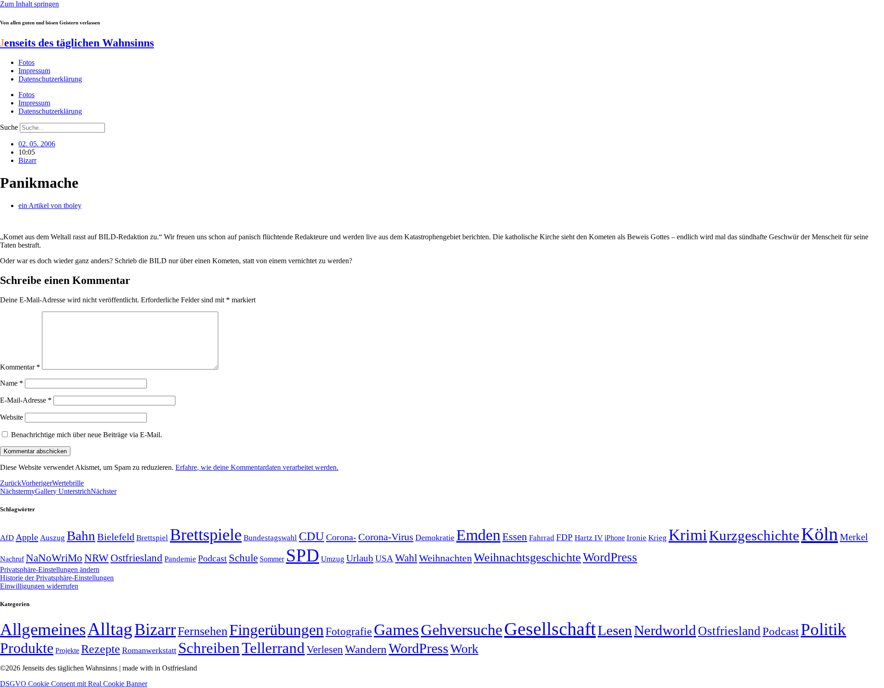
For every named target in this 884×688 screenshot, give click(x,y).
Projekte (67, 650)
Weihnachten (445, 558)
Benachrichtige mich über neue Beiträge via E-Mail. (86, 435)
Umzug (332, 559)
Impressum (34, 71)
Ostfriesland (136, 558)
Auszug (52, 537)
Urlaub (359, 558)
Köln (819, 534)
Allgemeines (43, 629)
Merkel (854, 537)
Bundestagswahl (270, 537)
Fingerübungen (276, 629)
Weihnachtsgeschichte (527, 557)
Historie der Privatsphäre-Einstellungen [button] (57, 578)
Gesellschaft (550, 629)
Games (396, 630)
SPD (302, 555)
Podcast (212, 558)
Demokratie (434, 537)
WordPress (610, 557)
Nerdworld (665, 630)
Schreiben (209, 648)
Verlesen (325, 649)
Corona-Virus (385, 537)
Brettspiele (206, 535)
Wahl (406, 558)
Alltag (110, 629)
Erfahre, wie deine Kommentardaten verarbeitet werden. (256, 467)
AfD (7, 537)
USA (384, 558)
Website (11, 417)
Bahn (81, 535)
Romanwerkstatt (149, 650)
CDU (311, 536)
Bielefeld (115, 537)
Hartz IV (589, 537)
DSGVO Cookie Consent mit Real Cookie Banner (73, 684)
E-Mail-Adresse (26, 400)
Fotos (26, 62)
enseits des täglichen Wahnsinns (77, 43)
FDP (564, 537)
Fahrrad (541, 537)
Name (11, 383)
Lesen (615, 630)
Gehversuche (461, 629)
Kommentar (20, 367)
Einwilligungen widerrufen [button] (39, 586)
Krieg (657, 537)
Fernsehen (202, 631)
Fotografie (349, 631)
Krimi (688, 535)
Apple (27, 537)
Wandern (366, 649)
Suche (9, 127)
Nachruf (12, 559)
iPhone (615, 538)
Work (464, 649)
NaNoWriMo (54, 558)
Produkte (26, 648)
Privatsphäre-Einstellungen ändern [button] (49, 569)
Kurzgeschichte (754, 535)
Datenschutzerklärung (50, 79)
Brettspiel (152, 537)
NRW (96, 558)
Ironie (636, 537)
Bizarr (27, 160)
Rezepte (100, 649)
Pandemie (180, 559)
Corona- (341, 537)
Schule (243, 558)
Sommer (272, 559)
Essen (514, 537)
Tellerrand (273, 648)
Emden (478, 534)
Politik (823, 629)
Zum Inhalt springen (29, 4)
